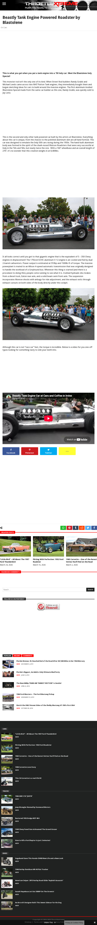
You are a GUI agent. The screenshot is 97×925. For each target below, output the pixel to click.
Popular (7, 656)
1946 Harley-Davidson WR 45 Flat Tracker (31, 869)
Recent (17, 656)
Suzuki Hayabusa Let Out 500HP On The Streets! (34, 891)
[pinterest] (69, 528)
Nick (18, 664)
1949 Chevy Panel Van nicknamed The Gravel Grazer (36, 829)
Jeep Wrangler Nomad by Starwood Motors (32, 807)
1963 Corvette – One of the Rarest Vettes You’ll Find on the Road (41, 756)
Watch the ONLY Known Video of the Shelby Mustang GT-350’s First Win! (45, 705)
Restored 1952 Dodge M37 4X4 (27, 818)
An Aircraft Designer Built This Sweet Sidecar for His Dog (38, 903)
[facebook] (94, 528)
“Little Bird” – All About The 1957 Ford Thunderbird (35, 734)
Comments (27, 656)
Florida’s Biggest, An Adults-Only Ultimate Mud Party (38, 672)
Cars (5, 28)
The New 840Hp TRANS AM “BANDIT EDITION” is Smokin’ (39, 683)
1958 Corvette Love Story (25, 767)
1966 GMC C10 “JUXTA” (23, 796)
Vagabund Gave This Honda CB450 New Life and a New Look (39, 858)
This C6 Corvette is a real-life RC (28, 778)
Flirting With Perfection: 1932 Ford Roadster (33, 745)
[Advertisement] (48, 50)
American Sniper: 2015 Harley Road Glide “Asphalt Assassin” (39, 880)
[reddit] (82, 528)
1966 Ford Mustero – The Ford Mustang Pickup (35, 694)
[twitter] (88, 528)
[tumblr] (75, 528)
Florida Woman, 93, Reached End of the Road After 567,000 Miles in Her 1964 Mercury (50, 661)
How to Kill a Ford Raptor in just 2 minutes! (32, 840)
